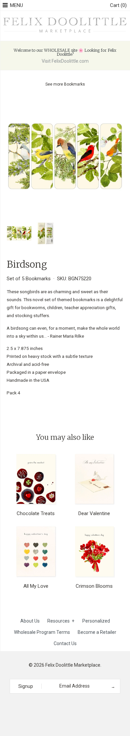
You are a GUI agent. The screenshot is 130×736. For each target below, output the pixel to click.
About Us (30, 621)
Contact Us (65, 643)
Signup (25, 686)
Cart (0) (118, 5)
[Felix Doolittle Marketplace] (65, 18)
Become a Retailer (97, 632)
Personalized (96, 621)
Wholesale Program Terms (42, 632)
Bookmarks (74, 84)
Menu (16, 5)
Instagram (62, 705)
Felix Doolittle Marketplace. (73, 665)
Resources (60, 621)
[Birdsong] (65, 102)
